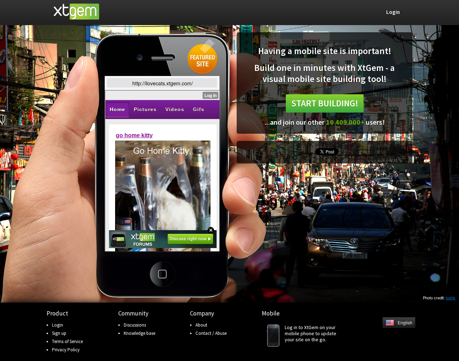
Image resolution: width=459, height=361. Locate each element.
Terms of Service (67, 341)
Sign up (59, 333)
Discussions (135, 325)
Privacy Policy (66, 350)
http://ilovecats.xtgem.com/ (162, 83)
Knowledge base (139, 333)
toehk (450, 297)
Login (57, 325)
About (201, 325)
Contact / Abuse (211, 333)
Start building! (324, 103)
